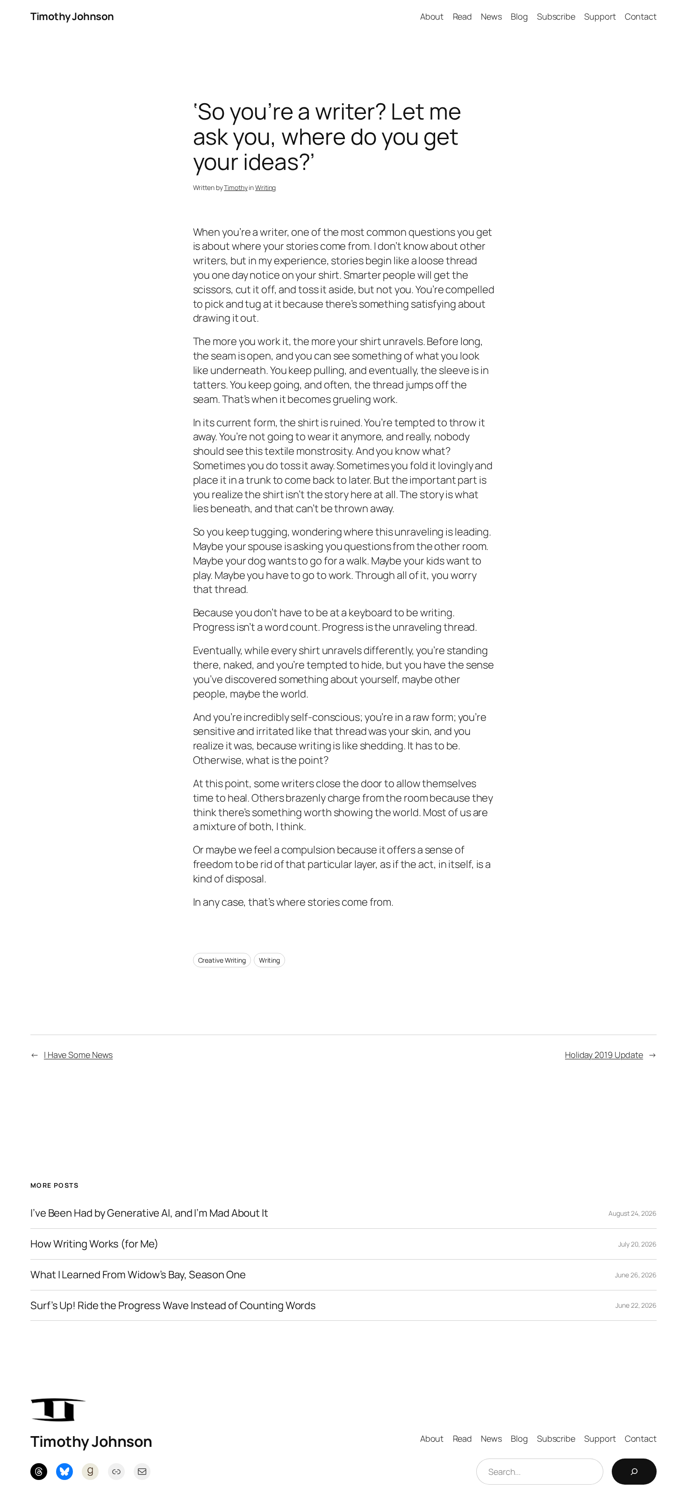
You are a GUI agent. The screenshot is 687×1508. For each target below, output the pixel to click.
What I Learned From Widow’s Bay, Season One (138, 1275)
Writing (265, 187)
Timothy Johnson (72, 16)
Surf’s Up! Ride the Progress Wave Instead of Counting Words (173, 1305)
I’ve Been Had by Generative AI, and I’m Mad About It (149, 1213)
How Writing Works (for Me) (94, 1244)
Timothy (235, 187)
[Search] (634, 1472)
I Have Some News (78, 1054)
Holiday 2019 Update (604, 1054)
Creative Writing (222, 960)
